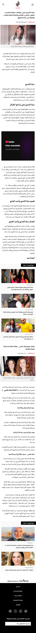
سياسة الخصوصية (18, 600)
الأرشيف (18, 605)
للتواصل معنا (18, 595)
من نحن (18, 586)
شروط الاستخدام (18, 591)
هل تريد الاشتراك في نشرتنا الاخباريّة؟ (18, 618)
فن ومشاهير (31, 22)
